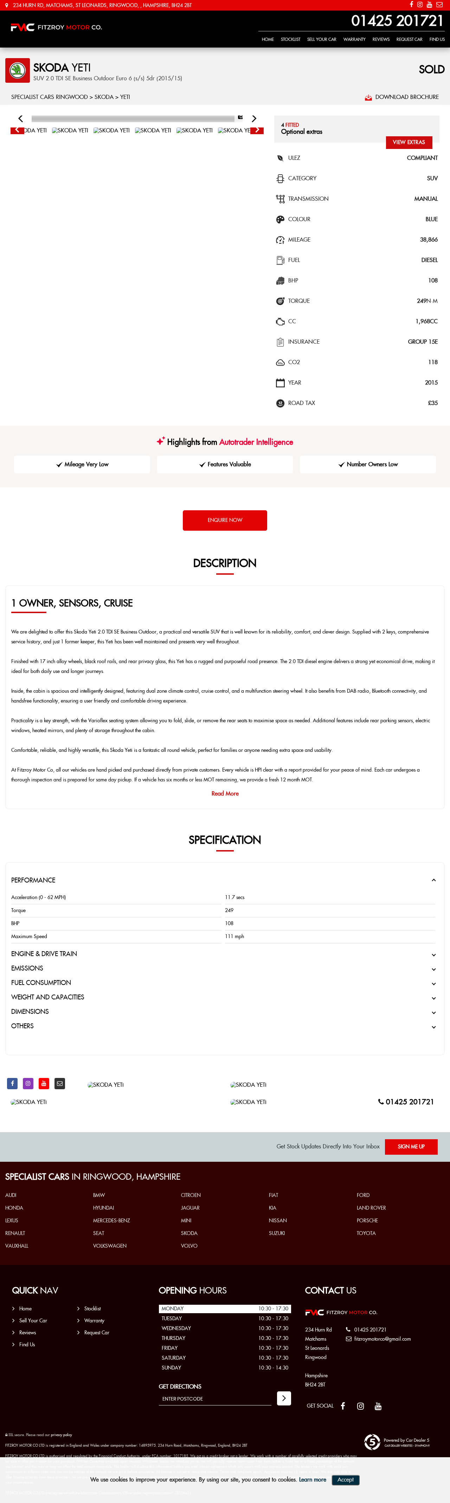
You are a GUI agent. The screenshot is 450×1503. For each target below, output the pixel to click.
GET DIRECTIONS (180, 1387)
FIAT (273, 1195)
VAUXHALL (16, 1246)
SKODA (104, 97)
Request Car (410, 39)
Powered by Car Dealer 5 (406, 1440)
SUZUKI (277, 1233)
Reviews (381, 39)
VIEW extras (409, 142)
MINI (186, 1221)
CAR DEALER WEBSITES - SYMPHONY (407, 1445)
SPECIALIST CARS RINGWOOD (49, 97)
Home (268, 39)
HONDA (14, 1208)
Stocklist (290, 39)
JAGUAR (190, 1208)
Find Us (437, 39)
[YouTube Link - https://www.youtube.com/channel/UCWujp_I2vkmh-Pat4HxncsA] (429, 5)
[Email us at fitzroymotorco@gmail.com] (439, 5)
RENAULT (15, 1233)
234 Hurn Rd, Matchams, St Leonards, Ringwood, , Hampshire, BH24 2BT (102, 5)
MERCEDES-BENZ (111, 1221)
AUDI (10, 1195)
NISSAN (278, 1221)
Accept (346, 1480)
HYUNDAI (103, 1208)
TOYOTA (366, 1233)
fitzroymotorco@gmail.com (382, 1339)
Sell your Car (321, 39)
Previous (16, 131)
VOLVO (189, 1246)
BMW (99, 1195)
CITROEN (191, 1195)
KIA (272, 1208)
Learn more (312, 1480)
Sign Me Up (411, 1147)
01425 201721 (398, 21)
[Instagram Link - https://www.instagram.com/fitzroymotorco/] (420, 5)
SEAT (98, 1233)
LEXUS (11, 1221)
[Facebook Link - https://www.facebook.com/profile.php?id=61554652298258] (411, 5)
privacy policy (61, 1435)
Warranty (354, 39)
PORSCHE (367, 1221)
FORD (363, 1195)
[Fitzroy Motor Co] (56, 27)
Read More (225, 794)
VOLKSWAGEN (110, 1246)
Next (257, 131)
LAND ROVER (371, 1208)
